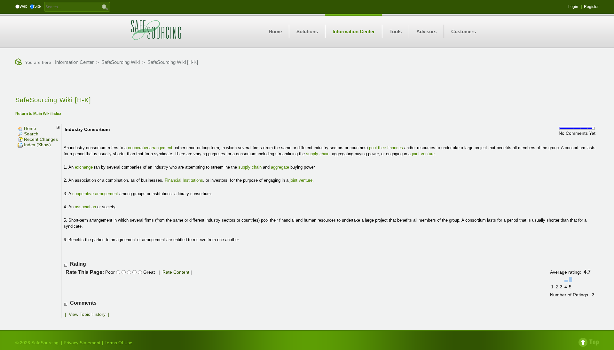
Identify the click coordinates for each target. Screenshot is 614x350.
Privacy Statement (82, 342)
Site (37, 6)
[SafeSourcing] (156, 29)
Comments (83, 303)
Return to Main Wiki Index (38, 113)
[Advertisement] (307, 81)
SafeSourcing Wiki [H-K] (172, 62)
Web (24, 6)
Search (30, 133)
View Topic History (87, 314)
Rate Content (175, 272)
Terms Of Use (118, 342)
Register (591, 6)
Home (29, 128)
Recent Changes (40, 139)
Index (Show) (37, 144)
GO (105, 6)
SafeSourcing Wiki (120, 62)
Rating (78, 264)
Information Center (74, 62)
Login (573, 6)
